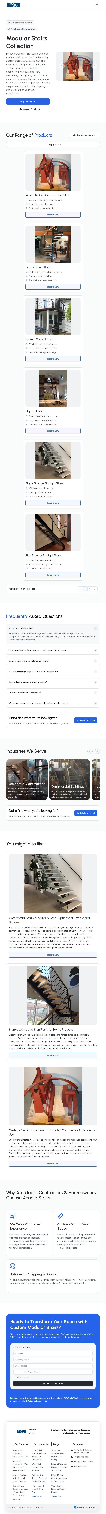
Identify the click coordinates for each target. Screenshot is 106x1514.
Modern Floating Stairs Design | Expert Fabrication (20, 1478)
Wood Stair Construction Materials (37, 1467)
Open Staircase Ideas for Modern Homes (58, 1489)
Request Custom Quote (53, 1383)
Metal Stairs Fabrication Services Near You (20, 1453)
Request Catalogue (86, 135)
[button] (18, 1499)
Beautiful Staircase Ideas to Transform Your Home (59, 1467)
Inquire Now (53, 214)
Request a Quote (28, 101)
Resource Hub (80, 1466)
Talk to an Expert (87, 720)
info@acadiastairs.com (37, 1401)
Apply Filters (54, 144)
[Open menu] (97, 5)
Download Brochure (30, 109)
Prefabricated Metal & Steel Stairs (38, 1489)
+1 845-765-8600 (69, 1398)
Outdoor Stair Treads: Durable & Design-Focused (39, 1478)
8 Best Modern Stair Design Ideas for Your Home (59, 1478)
